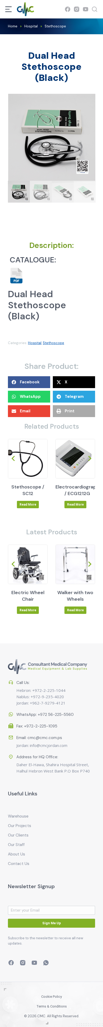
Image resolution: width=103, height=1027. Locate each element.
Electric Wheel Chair (27, 595)
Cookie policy (51, 997)
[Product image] (27, 458)
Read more (28, 504)
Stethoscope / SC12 (27, 490)
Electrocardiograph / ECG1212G (77, 490)
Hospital (34, 343)
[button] (29, 382)
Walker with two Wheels (75, 595)
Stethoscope (53, 343)
